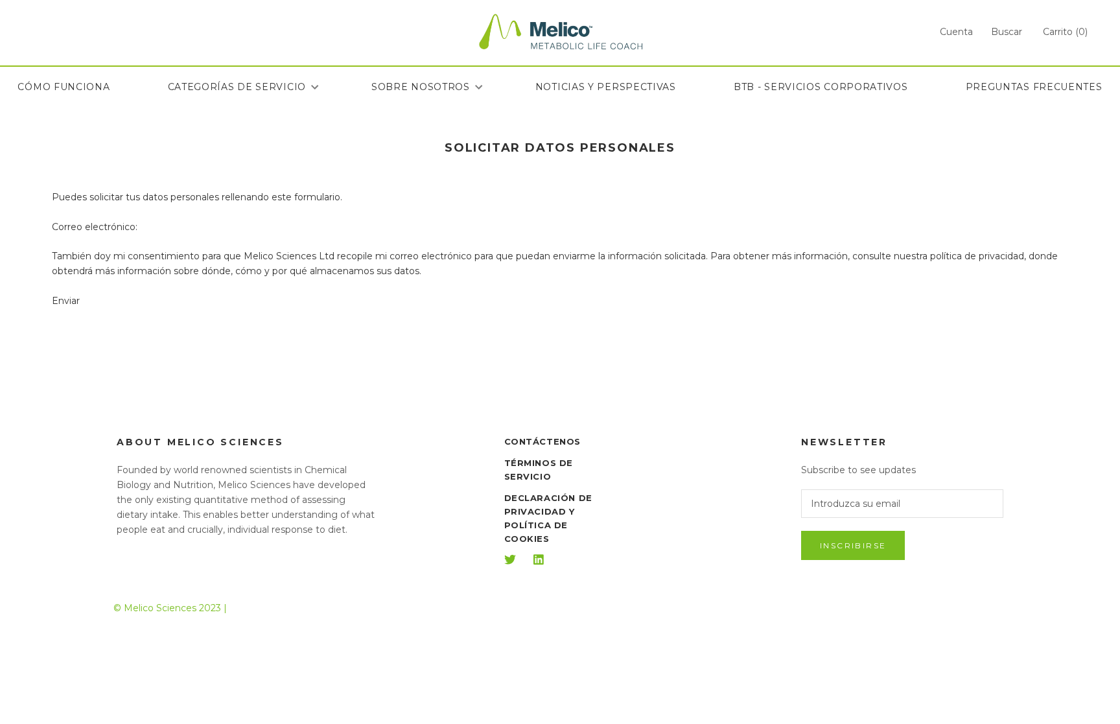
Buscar (1006, 32)
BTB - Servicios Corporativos (821, 87)
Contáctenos (542, 441)
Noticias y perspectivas (605, 87)
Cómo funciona (64, 87)
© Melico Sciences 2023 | (170, 608)
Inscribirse (853, 545)
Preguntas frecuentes (1034, 87)
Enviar (66, 301)
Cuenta (956, 32)
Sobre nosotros (420, 87)
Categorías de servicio (237, 87)
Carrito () (1065, 32)
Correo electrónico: (94, 227)
